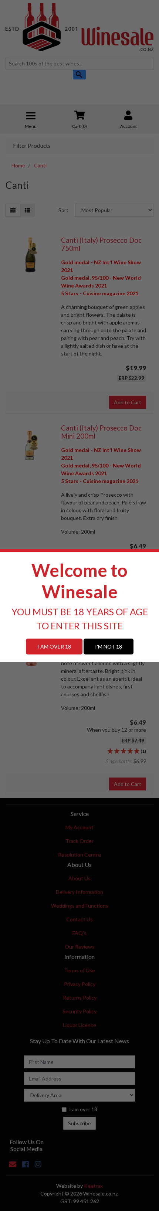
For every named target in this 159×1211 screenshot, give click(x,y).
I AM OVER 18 (54, 646)
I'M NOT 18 (108, 646)
